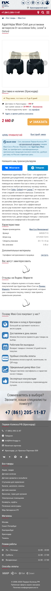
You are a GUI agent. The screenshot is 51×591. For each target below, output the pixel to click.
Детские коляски (9, 474)
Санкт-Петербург (9, 526)
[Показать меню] (47, 12)
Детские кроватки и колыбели (14, 478)
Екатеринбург (8, 530)
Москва (5, 522)
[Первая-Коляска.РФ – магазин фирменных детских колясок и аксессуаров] (3, 18)
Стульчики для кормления (13, 482)
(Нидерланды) (38, 229)
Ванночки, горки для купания (14, 494)
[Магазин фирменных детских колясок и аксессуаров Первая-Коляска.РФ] (5, 4)
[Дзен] (28, 3)
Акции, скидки (8, 470)
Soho (13, 189)
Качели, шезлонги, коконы (13, 486)
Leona (30, 189)
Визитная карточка (13, 446)
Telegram (9, 436)
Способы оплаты (10, 566)
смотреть (44, 255)
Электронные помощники (13, 498)
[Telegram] (38, 3)
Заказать (39, 122)
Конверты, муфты (9, 502)
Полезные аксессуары (11, 506)
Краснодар (6, 534)
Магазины (7, 515)
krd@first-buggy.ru (12, 441)
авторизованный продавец (29, 144)
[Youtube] (43, 3)
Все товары (7, 463)
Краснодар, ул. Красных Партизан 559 (21, 451)
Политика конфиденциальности (25, 588)
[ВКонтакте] (23, 3)
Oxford (20, 189)
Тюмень (5, 538)
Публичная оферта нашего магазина (25, 585)
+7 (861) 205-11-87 (11, 12)
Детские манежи (9, 490)
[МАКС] (33, 3)
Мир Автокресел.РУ (10, 510)
